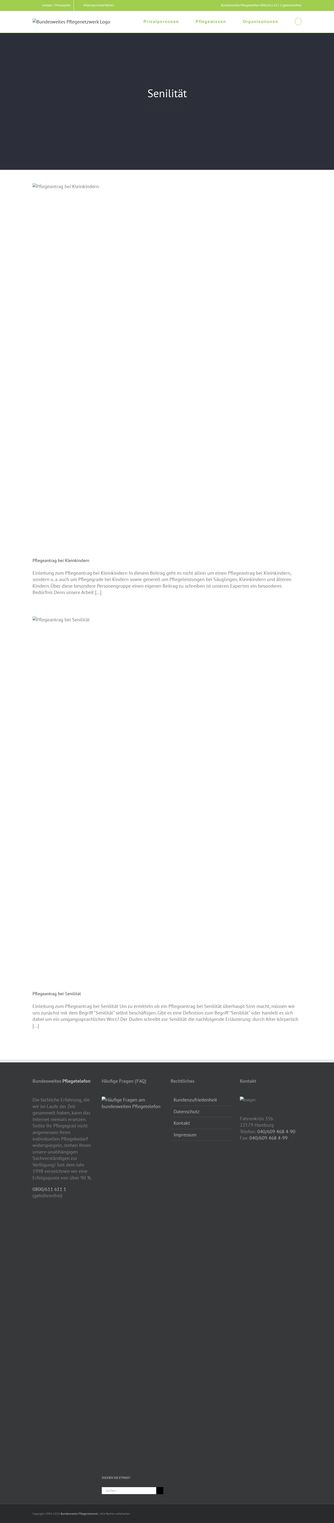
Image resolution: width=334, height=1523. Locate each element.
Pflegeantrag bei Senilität (57, 993)
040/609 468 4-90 (276, 1131)
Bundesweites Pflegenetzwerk (79, 1513)
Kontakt (182, 1123)
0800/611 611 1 (49, 1189)
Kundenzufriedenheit (195, 1100)
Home (156, 108)
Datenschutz (187, 1111)
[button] (298, 21)
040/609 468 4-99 (268, 1138)
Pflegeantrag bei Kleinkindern (61, 560)
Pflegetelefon (76, 1081)
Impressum (185, 1135)
